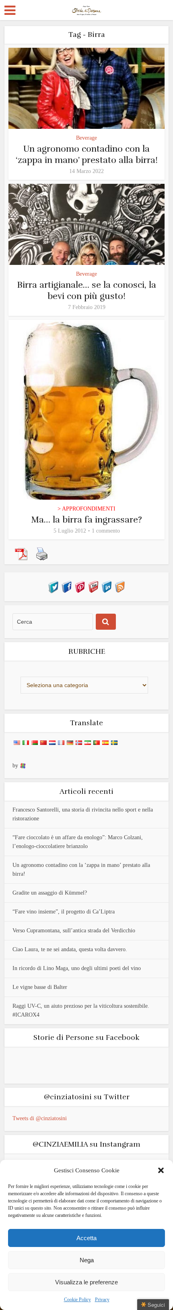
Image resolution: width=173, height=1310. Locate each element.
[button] (161, 1170)
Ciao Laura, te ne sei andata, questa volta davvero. (69, 949)
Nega (87, 1260)
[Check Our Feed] (119, 586)
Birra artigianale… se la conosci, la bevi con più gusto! (86, 290)
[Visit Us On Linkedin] (106, 586)
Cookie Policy (77, 1299)
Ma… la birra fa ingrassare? (86, 519)
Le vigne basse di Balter (39, 987)
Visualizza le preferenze (86, 1282)
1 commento (106, 531)
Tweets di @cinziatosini (39, 1118)
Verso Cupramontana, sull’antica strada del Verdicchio (73, 931)
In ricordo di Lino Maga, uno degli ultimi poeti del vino (76, 968)
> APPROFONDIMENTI (86, 509)
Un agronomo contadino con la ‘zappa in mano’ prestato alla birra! (87, 154)
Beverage (86, 138)
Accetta (86, 1238)
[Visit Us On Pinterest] (79, 586)
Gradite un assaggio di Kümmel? (49, 893)
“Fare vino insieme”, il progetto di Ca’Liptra (63, 912)
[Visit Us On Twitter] (53, 586)
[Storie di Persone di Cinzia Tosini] (87, 9)
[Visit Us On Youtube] (93, 586)
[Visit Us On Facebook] (66, 586)
